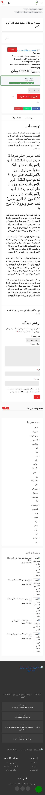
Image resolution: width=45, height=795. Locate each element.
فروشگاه (33, 9)
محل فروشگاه (11, 763)
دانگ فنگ (35, 468)
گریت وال (34, 505)
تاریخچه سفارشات (11, 766)
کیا (37, 501)
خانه (40, 9)
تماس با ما (34, 770)
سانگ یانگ (34, 481)
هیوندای (35, 538)
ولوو (36, 542)
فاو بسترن (34, 497)
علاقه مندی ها (11, 770)
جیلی (36, 460)
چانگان (35, 464)
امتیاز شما (35, 336)
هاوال (36, 530)
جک (37, 456)
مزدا (36, 521)
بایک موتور (34, 440)
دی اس (35, 472)
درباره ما (33, 763)
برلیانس (35, 444)
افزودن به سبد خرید (28, 96)
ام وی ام (35, 432)
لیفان (36, 517)
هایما (36, 534)
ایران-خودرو (34, 436)
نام (38, 370)
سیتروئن (35, 493)
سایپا (36, 485)
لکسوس (35, 509)
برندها (34, 766)
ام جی (36, 428)
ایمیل (36, 379)
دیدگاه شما (35, 344)
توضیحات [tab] (28, 118)
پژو (37, 448)
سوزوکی (35, 489)
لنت (26, 9)
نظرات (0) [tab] (17, 118)
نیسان (36, 525)
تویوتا (36, 452)
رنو (37, 477)
